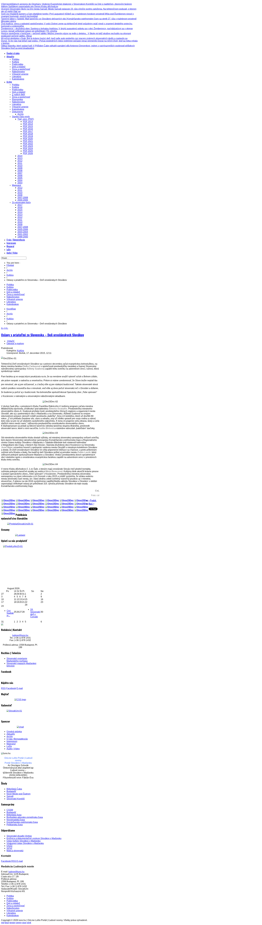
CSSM (10, 810)
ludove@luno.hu (20, 635)
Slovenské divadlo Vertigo (19, 836)
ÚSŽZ (9, 846)
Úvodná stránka (14, 731)
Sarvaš (10, 796)
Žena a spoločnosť (16, 294)
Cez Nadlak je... (10, 613)
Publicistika (12, 289)
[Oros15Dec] (8, 500)
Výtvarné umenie (15, 299)
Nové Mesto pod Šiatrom (18, 794)
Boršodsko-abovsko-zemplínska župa (25, 817)
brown (13, 922)
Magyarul (11, 744)
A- (7, 328)
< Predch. (92, 500)
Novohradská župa (16, 820)
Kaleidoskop (13, 304)
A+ (2, 328)
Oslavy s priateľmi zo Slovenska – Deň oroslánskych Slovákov (42, 334)
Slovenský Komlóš (16, 799)
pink (29, 922)
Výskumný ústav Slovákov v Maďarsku (25, 843)
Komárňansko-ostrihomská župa (22, 822)
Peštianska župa (15, 824)
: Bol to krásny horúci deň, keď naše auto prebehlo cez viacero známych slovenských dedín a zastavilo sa (64, 38)
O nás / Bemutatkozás (17, 739)
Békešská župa (14, 815)
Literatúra (11, 302)
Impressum (12, 741)
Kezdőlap (11, 309)
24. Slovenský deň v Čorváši (35, 613)
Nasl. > (91, 503)
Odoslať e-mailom (15, 343)
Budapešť (11, 791)
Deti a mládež (13, 292)
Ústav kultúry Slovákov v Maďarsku (24, 841)
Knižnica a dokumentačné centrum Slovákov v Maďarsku (34, 838)
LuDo (9, 746)
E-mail (20, 688)
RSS (3, 688)
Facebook (11, 688)
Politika (10, 284)
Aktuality (11, 734)
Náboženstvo (13, 297)
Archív (10, 270)
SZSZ (9, 848)
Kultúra (10, 275)
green (19, 922)
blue (7, 922)
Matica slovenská (15, 850)
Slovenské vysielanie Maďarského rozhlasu (17, 659)
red (2, 922)
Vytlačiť (11, 341)
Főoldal (10, 265)
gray (24, 922)
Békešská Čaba (14, 789)
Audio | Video (13, 749)
